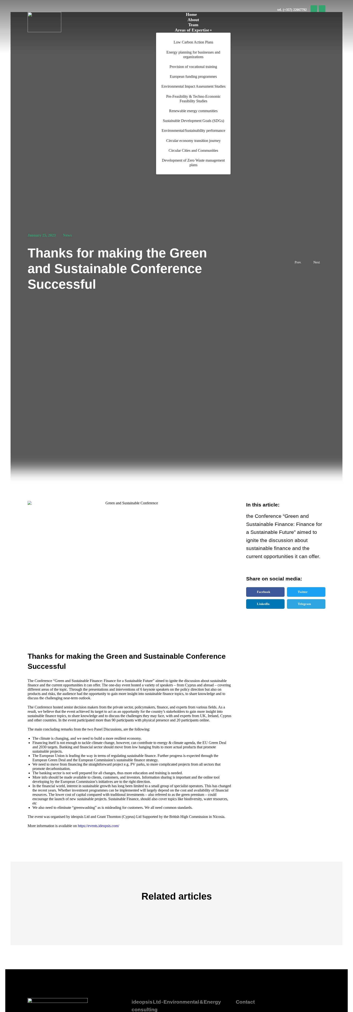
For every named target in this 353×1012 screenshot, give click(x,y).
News (67, 235)
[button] (265, 592)
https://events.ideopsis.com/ (98, 826)
